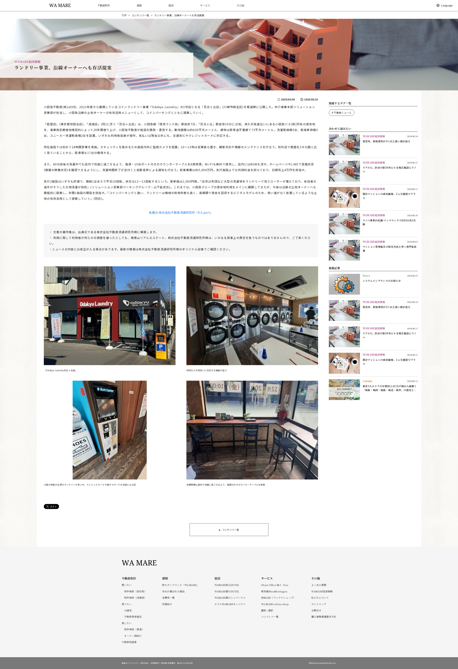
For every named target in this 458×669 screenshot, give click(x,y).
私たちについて (320, 597)
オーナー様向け (133, 636)
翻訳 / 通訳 (267, 610)
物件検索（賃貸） (134, 629)
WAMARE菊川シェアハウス (230, 597)
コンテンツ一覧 (140, 15)
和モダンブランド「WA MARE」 (180, 585)
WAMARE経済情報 (322, 591)
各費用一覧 (168, 597)
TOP (124, 15)
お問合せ (316, 610)
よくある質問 (318, 585)
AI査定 (128, 610)
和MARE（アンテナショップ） (278, 597)
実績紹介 (167, 604)
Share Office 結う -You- (275, 585)
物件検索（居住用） (135, 591)
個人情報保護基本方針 (323, 616)
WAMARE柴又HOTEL (227, 585)
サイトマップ (318, 604)
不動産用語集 (129, 642)
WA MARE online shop (275, 604)
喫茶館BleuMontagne (274, 591)
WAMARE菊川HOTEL (227, 591)
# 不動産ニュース (342, 112)
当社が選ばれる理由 (173, 591)
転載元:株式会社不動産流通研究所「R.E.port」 (181, 212)
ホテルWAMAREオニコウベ (230, 604)
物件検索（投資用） (135, 597)
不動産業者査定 (133, 616)
